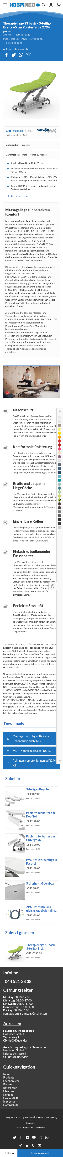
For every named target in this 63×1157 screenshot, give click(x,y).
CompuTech (31, 1123)
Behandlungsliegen (29, 39)
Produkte (9, 39)
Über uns (8, 1091)
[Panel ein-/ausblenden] (52, 586)
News (6, 1074)
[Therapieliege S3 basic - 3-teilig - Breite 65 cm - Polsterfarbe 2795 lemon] (59, 429)
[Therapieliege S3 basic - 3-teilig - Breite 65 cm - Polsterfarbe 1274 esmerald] (59, 488)
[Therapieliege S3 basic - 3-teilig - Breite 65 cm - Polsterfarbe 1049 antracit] (59, 515)
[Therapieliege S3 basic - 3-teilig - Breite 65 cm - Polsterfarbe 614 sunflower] (59, 433)
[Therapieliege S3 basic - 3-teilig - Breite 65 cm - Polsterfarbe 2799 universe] (59, 472)
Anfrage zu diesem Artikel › (16, 49)
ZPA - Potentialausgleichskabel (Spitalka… (41, 908)
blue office (30, 1117)
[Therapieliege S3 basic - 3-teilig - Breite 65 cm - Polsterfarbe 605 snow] (59, 417)
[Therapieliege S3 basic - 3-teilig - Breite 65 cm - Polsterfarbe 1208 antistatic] (59, 523)
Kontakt (8, 1094)
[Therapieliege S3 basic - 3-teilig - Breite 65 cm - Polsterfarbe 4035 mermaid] (59, 480)
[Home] (25, 5)
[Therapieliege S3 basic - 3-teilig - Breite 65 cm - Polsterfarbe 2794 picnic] (59, 500)
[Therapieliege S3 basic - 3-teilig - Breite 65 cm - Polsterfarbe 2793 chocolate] (59, 503)
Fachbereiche (11, 1081)
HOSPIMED (16, 1117)
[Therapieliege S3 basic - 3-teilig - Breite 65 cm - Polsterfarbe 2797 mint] (59, 484)
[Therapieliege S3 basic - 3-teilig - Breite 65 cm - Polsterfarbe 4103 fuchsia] (59, 449)
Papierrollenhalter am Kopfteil (40, 814)
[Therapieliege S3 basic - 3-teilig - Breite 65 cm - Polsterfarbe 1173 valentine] (59, 441)
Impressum (9, 1101)
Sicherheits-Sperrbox (40, 883)
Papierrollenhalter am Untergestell (40, 838)
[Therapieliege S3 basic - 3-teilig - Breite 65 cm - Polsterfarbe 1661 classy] (59, 519)
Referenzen (10, 1087)
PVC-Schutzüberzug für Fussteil (41, 861)
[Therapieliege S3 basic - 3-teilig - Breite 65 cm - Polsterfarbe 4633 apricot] (59, 452)
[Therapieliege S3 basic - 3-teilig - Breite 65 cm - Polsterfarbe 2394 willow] (59, 496)
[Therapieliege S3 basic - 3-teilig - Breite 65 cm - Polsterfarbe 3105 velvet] (59, 445)
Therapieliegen (12, 43)
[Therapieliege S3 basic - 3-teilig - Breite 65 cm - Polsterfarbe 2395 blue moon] (59, 460)
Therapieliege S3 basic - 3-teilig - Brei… (41, 946)
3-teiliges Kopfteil (38, 789)
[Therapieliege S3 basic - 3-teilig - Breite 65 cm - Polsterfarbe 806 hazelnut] (59, 425)
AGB (19, 1127)
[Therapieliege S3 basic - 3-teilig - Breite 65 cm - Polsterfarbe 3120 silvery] (59, 511)
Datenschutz (10, 1105)
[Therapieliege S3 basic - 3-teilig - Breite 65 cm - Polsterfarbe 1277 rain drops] (59, 464)
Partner (7, 1084)
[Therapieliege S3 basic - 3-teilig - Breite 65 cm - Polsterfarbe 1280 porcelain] (59, 421)
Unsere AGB (10, 1098)
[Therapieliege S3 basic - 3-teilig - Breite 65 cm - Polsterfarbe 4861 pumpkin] (59, 437)
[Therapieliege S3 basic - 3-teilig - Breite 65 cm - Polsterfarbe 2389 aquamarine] (59, 476)
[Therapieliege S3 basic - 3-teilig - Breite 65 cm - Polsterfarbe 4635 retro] (59, 527)
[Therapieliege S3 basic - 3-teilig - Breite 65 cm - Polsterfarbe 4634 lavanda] (59, 456)
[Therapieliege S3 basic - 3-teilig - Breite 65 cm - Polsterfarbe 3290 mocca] (59, 507)
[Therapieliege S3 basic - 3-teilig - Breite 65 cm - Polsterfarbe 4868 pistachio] (59, 492)
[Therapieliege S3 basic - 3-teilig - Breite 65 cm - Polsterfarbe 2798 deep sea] (59, 468)
